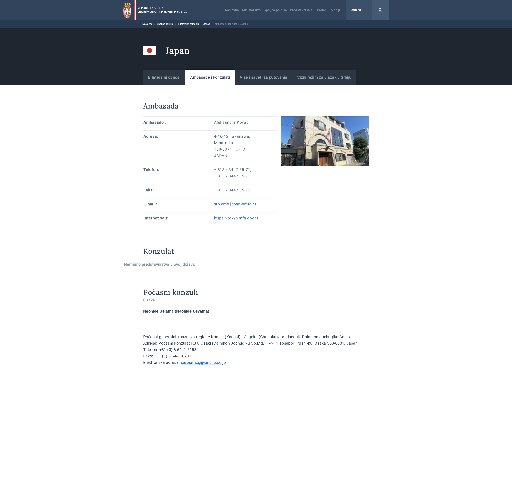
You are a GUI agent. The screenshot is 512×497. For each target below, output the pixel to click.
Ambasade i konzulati (210, 77)
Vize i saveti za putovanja (263, 77)
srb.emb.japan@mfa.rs (235, 204)
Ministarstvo (251, 10)
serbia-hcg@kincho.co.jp (203, 362)
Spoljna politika (275, 10)
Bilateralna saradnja (188, 24)
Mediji (335, 10)
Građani (322, 10)
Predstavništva (301, 10)
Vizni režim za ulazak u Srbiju (324, 77)
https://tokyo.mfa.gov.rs (236, 218)
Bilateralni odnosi (164, 77)
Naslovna (232, 10)
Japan (206, 24)
